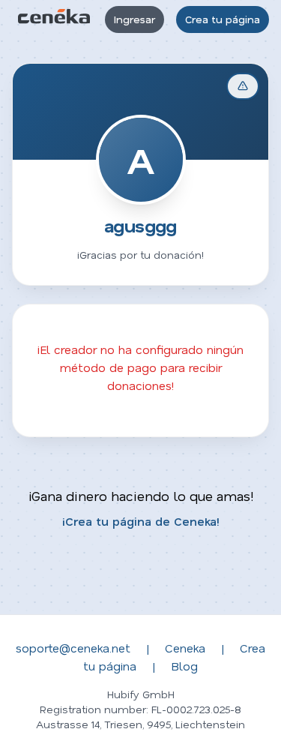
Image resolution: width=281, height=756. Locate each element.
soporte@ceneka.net (73, 648)
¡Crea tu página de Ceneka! (141, 521)
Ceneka (185, 648)
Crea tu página (222, 19)
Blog (184, 666)
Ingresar (134, 19)
